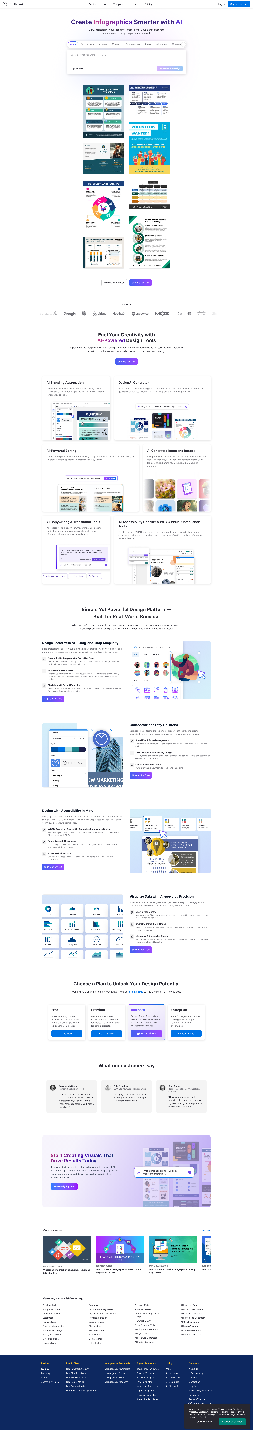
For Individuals (172, 1373)
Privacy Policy (196, 1395)
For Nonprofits (172, 1386)
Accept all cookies (232, 1421)
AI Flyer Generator (144, 1333)
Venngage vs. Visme (114, 1377)
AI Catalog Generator (191, 1313)
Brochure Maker (51, 1305)
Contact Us (194, 1382)
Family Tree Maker (52, 1334)
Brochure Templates (146, 1377)
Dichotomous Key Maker (101, 1309)
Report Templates (145, 1390)
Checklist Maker (97, 1326)
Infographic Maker (52, 1309)
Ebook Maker (49, 1343)
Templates (119, 4)
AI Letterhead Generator (193, 1317)
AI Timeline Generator (191, 1330)
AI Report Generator (191, 1334)
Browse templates (114, 282)
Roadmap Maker (143, 1309)
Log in (221, 4)
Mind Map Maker (51, 1338)
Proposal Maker (142, 1305)
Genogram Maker (51, 1313)
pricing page (136, 991)
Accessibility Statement (200, 1390)
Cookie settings (205, 1421)
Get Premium (106, 1033)
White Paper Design (52, 1330)
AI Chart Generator (190, 1322)
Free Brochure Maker (76, 1377)
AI (105, 4)
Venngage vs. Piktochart (117, 1382)
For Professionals (173, 1377)
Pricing (149, 4)
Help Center (195, 1386)
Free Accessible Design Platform (82, 1390)
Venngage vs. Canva (115, 1373)
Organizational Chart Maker (102, 1313)
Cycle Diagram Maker (145, 1325)
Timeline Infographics (53, 1326)
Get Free (67, 1033)
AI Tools (45, 1377)
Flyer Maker (94, 1334)
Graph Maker (95, 1305)
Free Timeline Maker (76, 1373)
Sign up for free (239, 4)
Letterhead (48, 1317)
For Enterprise (172, 1382)
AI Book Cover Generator (193, 1309)
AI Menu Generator (190, 1326)
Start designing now (64, 1186)
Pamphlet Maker (97, 1330)
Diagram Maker (96, 1322)
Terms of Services (197, 1399)
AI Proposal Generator (192, 1305)
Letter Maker (95, 1343)
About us (193, 1369)
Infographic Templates (148, 1369)
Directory (45, 1373)
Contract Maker (96, 1338)
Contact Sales (186, 1033)
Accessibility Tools (50, 1382)
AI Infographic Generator (147, 1329)
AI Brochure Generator (146, 1337)
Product (93, 4)
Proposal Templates (146, 1395)
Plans (168, 1369)
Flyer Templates (144, 1382)
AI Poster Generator (144, 1342)
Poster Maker (49, 1322)
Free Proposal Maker (76, 1386)
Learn (135, 4)
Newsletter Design (98, 1317)
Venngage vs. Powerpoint (117, 1369)
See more (206, 1230)
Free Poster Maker (75, 1382)
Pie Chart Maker (143, 1321)
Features (45, 1369)
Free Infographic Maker (77, 1369)
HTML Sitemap (196, 1373)
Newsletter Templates (147, 1386)
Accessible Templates (147, 1399)
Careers (193, 1377)
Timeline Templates (146, 1373)
